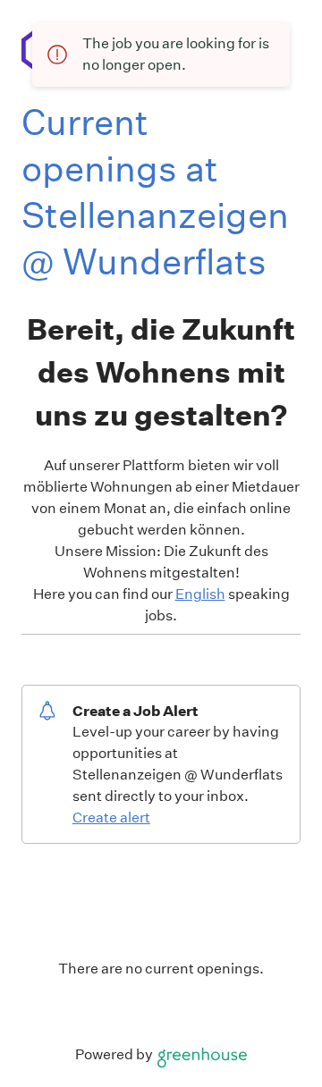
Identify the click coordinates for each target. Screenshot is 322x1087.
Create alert (111, 817)
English (200, 594)
